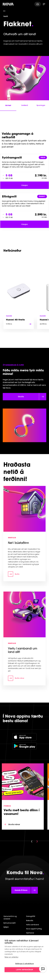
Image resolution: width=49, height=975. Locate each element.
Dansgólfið (30, 916)
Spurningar (41, 105)
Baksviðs (29, 920)
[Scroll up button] (3, 175)
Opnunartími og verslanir (10, 917)
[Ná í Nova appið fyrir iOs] (24, 736)
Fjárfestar (30, 933)
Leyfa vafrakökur (24, 970)
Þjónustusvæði (9, 923)
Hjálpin (6, 927)
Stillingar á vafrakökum (24, 963)
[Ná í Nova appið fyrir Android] (24, 746)
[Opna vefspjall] (43, 969)
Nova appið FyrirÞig (34, 929)
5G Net (8, 105)
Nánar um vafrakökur (11, 957)
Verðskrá (24, 105)
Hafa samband (32, 924)
